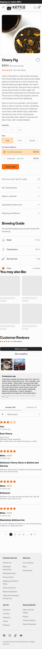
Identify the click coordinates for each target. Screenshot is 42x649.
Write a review (21, 349)
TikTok (5, 621)
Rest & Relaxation (29, 624)
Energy (25, 616)
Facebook (6, 610)
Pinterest (6, 625)
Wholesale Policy (9, 573)
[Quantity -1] (4, 130)
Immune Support (29, 620)
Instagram (6, 617)
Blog (24, 567)
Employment (27, 570)
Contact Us (7, 563)
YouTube (6, 613)
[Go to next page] (35, 534)
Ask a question (21, 354)
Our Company (28, 563)
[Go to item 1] (7, 364)
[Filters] (2, 414)
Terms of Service (9, 588)
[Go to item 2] (19, 364)
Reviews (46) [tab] (10, 407)
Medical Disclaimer (10, 592)
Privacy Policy (8, 577)
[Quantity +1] (19, 130)
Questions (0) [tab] (31, 407)
